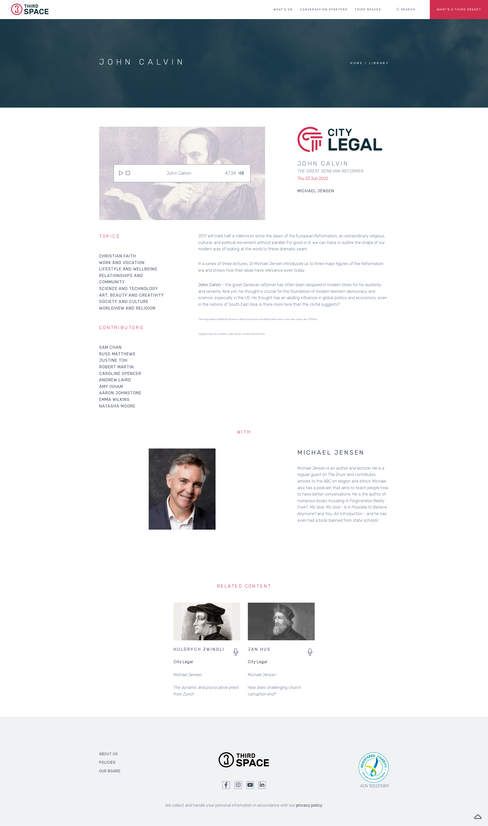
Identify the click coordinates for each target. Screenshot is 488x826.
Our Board (109, 771)
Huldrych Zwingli (199, 649)
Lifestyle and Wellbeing (128, 269)
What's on (283, 9)
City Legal (183, 661)
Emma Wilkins (114, 399)
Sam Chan (110, 347)
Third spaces (368, 9)
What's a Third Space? (459, 9)
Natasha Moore (117, 406)
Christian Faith (117, 256)
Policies (107, 762)
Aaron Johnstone (120, 392)
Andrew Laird (115, 380)
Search (408, 9)
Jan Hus (259, 649)
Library (379, 63)
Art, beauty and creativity (131, 295)
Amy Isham (111, 386)
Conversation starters (323, 9)
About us (108, 754)
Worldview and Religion (127, 308)
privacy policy (309, 805)
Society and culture (123, 301)
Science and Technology (128, 288)
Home (356, 63)
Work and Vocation (122, 262)
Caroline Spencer (120, 373)
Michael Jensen (330, 452)
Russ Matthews (117, 354)
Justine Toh (113, 360)
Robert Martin (116, 367)
